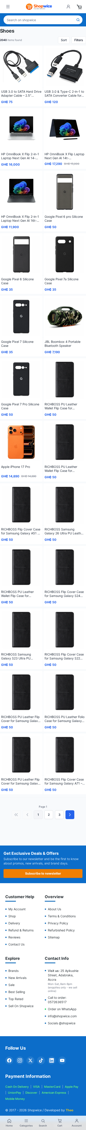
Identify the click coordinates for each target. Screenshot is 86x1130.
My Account (17, 909)
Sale (11, 985)
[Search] (78, 19)
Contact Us (16, 944)
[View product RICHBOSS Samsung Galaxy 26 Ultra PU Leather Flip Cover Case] (65, 505)
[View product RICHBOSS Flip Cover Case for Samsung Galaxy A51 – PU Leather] (21, 505)
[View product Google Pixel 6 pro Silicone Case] (65, 192)
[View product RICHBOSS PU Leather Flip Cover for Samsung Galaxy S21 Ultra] (21, 692)
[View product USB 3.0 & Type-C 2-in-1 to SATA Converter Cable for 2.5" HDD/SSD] (65, 67)
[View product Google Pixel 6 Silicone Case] (21, 254)
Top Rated (15, 999)
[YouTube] (62, 1060)
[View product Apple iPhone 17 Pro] (21, 442)
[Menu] (8, 6)
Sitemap (54, 937)
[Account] (68, 6)
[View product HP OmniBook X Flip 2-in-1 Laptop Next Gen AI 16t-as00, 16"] (21, 192)
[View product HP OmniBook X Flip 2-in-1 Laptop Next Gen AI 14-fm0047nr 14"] (21, 129)
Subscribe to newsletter (43, 873)
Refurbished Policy (61, 930)
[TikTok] (41, 1060)
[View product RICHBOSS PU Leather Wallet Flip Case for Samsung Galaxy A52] (65, 442)
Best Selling (16, 992)
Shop (12, 916)
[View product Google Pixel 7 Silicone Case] (21, 317)
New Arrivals (17, 978)
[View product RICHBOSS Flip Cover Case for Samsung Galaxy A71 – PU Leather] (65, 755)
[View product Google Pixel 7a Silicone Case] (65, 254)
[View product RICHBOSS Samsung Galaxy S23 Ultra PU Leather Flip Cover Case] (21, 630)
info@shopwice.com (62, 1016)
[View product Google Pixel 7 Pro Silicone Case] (21, 379)
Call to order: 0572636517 (57, 1000)
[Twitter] (30, 1060)
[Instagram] (20, 1060)
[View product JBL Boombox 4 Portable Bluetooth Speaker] (65, 317)
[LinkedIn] (52, 1060)
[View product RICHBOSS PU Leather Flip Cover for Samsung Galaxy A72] (21, 755)
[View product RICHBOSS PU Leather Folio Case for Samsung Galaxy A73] (65, 692)
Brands (13, 971)
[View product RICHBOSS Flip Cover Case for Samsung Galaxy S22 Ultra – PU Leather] (65, 630)
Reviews (14, 937)
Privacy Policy (58, 923)
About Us (54, 909)
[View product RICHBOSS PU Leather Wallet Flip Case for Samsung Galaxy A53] (65, 379)
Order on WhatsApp (62, 1009)
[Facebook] (9, 1060)
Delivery (14, 923)
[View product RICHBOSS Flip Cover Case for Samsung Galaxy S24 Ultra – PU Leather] (65, 567)
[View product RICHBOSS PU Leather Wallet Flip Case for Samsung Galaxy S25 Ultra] (21, 567)
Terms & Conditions (62, 916)
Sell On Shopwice (21, 1006)
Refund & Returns (21, 930)
